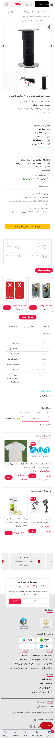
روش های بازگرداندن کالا (18, 668)
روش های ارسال (46, 679)
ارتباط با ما (23, 659)
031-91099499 (47, 706)
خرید (33, 307)
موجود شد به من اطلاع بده (27, 226)
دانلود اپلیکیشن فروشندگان (41, 659)
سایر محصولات (25, 11)
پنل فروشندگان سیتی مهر (42, 655)
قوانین (24, 655)
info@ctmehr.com (45, 719)
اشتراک (14, 601)
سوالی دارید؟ (46, 725)
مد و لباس (11, 11)
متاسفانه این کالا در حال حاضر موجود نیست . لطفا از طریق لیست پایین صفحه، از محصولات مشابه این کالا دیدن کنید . (34, 107)
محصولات (39, 11)
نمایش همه (27, 317)
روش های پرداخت (21, 664)
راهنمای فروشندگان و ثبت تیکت (40, 664)
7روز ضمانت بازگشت (45, 683)
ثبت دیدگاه (35, 418)
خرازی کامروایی (41, 175)
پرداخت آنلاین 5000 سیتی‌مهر (41, 668)
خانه (48, 11)
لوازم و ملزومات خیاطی (38, 16)
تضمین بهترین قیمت (44, 687)
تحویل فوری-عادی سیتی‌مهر (42, 692)
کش (24, 16)
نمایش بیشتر (43, 147)
